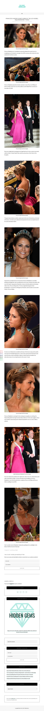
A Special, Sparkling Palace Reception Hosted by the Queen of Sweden (20, 674)
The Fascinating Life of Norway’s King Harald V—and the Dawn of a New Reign (21, 672)
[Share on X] (1, 357)
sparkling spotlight (14, 550)
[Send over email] (1, 359)
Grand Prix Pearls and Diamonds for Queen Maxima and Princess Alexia (20, 676)
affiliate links (13, 698)
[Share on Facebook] (1, 354)
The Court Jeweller (22, 6)
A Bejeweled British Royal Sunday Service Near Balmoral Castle (18, 678)
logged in (12, 583)
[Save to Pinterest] (1, 352)
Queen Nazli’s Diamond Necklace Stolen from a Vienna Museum (18, 670)
